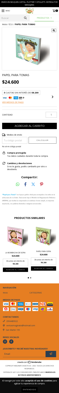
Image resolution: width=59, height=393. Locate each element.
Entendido (29, 389)
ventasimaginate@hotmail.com (20, 325)
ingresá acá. (50, 372)
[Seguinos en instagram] (5, 341)
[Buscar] (25, 18)
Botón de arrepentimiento (29, 375)
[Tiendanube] (29, 363)
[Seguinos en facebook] (11, 341)
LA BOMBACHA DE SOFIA (15, 253)
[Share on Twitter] (33, 184)
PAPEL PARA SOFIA (43, 251)
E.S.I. (11, 24)
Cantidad (7, 114)
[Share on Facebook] (25, 184)
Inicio (4, 24)
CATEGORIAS (36, 292)
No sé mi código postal (11, 146)
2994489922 (12, 321)
